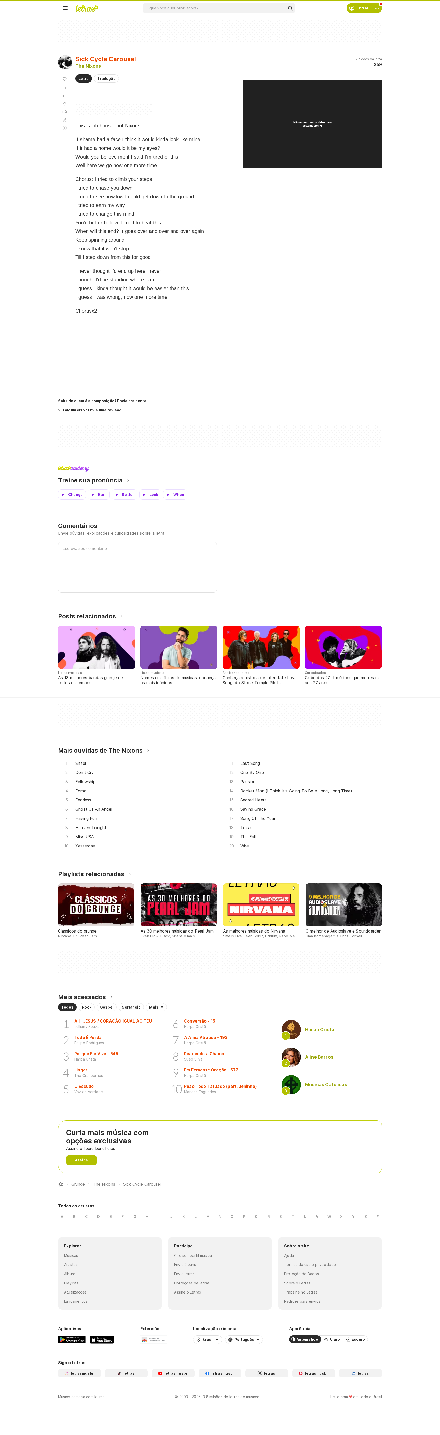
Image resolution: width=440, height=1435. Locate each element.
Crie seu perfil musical (193, 1255)
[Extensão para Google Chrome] (153, 1339)
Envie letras (184, 1274)
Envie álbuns (185, 1264)
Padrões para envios (302, 1301)
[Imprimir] (64, 111)
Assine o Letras (187, 1292)
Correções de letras (192, 1283)
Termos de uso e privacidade (310, 1264)
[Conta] (377, 8)
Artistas (71, 1264)
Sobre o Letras (297, 1283)
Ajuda (289, 1255)
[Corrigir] (64, 119)
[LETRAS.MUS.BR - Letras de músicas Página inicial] (86, 8)
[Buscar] (290, 8)
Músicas (71, 1255)
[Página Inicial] (60, 1184)
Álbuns (70, 1274)
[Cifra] (64, 103)
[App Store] (102, 1339)
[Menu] (65, 8)
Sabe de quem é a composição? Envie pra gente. (102, 401)
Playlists (71, 1283)
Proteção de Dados (301, 1274)
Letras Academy (220, 469)
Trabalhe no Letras (301, 1292)
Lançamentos (75, 1301)
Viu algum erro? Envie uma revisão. (90, 410)
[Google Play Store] (72, 1339)
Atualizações (75, 1292)
